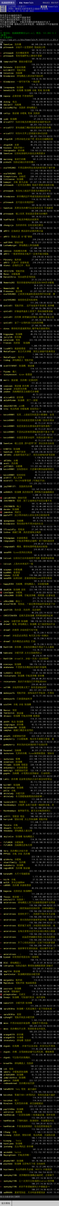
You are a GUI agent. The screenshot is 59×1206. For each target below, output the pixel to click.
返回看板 (5, 1203)
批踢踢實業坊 (8, 3)
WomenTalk (26, 3)
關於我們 (54, 3)
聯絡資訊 (46, 3)
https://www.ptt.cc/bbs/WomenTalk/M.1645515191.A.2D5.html (29, 41)
